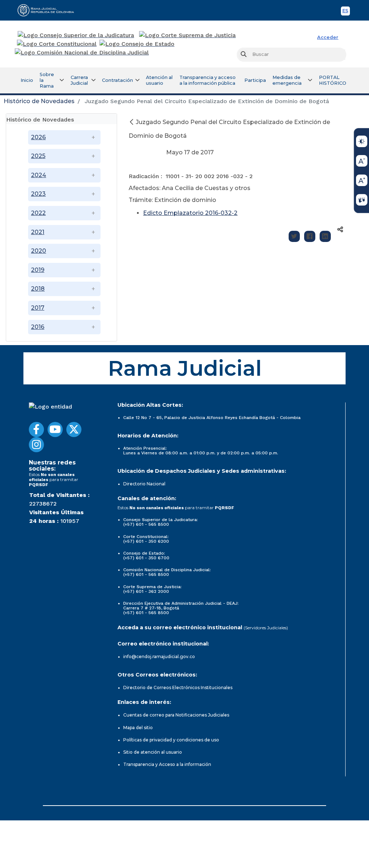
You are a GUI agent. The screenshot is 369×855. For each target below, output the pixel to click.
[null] (132, 122)
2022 (38, 213)
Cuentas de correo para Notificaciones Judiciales (176, 715)
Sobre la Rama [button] (47, 80)
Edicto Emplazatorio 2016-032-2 (190, 213)
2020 (38, 250)
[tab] (61, 119)
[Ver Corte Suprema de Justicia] (187, 35)
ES (346, 12)
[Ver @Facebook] (36, 429)
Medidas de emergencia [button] (287, 80)
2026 (38, 137)
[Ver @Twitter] (73, 429)
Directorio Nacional (144, 483)
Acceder (327, 37)
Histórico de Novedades (39, 101)
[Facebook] (309, 236)
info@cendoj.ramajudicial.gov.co (159, 656)
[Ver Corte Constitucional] (57, 44)
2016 (37, 326)
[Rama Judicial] (49, 10)
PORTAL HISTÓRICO (332, 80)
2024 (38, 175)
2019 (37, 269)
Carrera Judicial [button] (79, 80)
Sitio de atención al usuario (152, 752)
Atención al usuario (159, 80)
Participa (255, 80)
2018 (38, 288)
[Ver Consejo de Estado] (136, 44)
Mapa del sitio (138, 727)
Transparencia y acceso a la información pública (207, 80)
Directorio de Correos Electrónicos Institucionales (177, 687)
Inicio (27, 80)
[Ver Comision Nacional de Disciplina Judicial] (82, 52)
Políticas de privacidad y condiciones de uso (171, 739)
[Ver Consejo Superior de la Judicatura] (76, 35)
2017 (37, 307)
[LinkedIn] (325, 236)
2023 (38, 193)
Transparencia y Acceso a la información (167, 764)
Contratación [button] (117, 80)
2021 (37, 232)
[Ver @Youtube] (55, 429)
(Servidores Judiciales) (266, 627)
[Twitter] (294, 236)
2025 (38, 156)
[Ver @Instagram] (36, 444)
